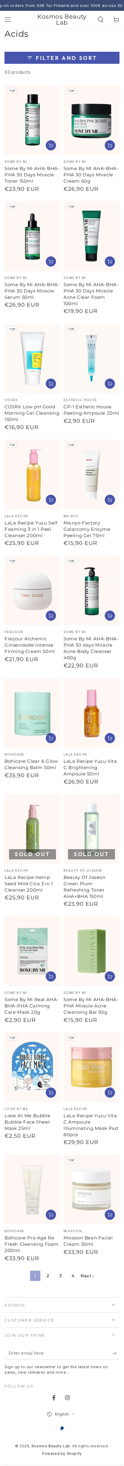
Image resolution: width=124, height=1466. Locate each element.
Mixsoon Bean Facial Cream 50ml (88, 1241)
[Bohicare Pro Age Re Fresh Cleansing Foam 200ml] (32, 1190)
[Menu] (8, 19)
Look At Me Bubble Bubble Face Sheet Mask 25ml (27, 1122)
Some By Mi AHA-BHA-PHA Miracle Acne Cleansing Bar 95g (91, 1006)
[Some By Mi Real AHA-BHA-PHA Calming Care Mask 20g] (32, 951)
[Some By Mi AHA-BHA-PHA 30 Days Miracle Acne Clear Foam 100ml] (91, 236)
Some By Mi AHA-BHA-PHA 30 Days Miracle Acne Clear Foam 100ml (91, 294)
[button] (100, 19)
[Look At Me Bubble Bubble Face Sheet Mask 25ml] (32, 1067)
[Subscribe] (116, 1353)
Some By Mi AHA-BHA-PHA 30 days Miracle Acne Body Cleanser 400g (91, 648)
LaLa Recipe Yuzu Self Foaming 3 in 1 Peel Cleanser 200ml (31, 529)
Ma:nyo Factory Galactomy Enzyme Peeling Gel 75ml (87, 529)
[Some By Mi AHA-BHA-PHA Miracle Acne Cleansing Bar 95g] (91, 951)
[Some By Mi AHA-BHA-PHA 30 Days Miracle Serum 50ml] (32, 236)
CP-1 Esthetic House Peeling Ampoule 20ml (91, 410)
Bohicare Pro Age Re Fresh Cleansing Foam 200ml (32, 1244)
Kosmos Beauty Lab (51, 1446)
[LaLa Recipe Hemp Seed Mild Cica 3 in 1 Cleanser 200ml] (32, 829)
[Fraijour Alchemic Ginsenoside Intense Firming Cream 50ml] (32, 590)
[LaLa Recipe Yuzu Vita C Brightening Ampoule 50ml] (91, 713)
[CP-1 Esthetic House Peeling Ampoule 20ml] (91, 358)
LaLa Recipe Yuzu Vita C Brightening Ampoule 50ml (90, 767)
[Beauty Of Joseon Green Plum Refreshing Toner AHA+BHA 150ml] (91, 829)
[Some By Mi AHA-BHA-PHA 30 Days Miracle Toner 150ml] (32, 120)
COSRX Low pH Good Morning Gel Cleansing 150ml (32, 413)
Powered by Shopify (62, 1453)
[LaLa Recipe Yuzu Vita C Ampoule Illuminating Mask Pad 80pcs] (91, 1067)
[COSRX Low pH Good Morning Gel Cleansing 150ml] (32, 358)
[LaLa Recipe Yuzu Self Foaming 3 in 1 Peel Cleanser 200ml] (32, 474)
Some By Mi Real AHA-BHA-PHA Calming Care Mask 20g (32, 1006)
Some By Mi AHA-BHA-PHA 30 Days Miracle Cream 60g (91, 174)
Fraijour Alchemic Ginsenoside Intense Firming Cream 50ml (30, 645)
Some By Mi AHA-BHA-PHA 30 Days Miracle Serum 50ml (32, 291)
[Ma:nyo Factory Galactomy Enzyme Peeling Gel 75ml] (91, 474)
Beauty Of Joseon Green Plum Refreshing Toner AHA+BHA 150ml (85, 886)
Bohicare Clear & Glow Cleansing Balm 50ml (31, 764)
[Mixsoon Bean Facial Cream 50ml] (91, 1190)
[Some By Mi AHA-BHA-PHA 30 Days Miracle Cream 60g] (91, 120)
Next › (87, 1276)
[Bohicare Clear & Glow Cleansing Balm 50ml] (32, 713)
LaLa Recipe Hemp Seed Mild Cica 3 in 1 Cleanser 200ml (29, 883)
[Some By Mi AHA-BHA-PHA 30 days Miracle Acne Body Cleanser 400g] (91, 590)
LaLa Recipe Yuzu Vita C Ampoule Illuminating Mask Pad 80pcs (91, 1125)
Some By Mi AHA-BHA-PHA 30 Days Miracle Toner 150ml (32, 174)
